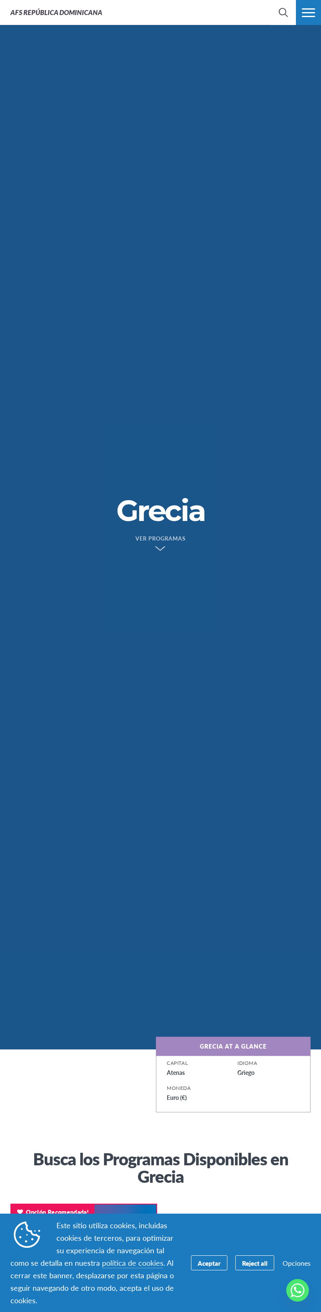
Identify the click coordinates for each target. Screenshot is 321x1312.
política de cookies (132, 1262)
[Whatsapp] (297, 1290)
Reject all (255, 1263)
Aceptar (209, 1263)
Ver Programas (160, 539)
